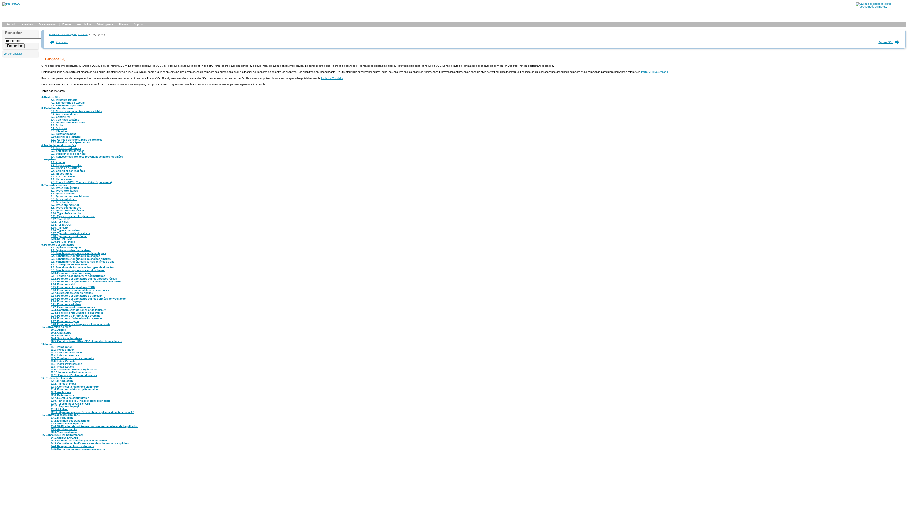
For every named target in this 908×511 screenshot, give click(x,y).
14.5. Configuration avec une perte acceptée (78, 449)
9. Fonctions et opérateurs (57, 244)
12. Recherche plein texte (57, 378)
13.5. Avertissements (64, 429)
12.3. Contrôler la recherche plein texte (75, 386)
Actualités (27, 24)
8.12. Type (60, 219)
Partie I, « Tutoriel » (332, 78)
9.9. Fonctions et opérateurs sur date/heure (78, 270)
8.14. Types (61, 224)
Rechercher (13, 33)
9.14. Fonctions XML (63, 284)
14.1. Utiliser (64, 437)
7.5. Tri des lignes (61, 173)
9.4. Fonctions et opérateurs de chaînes (75, 256)
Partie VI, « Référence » (654, 71)
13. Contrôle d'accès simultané (60, 415)
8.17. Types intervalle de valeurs (70, 233)
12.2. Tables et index (63, 383)
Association (84, 24)
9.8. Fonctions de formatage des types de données (82, 267)
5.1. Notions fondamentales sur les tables (76, 111)
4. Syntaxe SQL (50, 97)
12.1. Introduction (62, 380)
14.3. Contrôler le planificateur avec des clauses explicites (90, 443)
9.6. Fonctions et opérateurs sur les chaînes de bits (82, 261)
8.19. (61, 239)
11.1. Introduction (62, 346)
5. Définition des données (57, 108)
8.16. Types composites (65, 230)
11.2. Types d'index (62, 349)
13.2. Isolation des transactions (70, 420)
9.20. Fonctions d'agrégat (67, 301)
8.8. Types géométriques (66, 207)
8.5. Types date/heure (64, 199)
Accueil (10, 24)
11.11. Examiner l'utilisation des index (74, 375)
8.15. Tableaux (59, 227)
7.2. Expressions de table (66, 165)
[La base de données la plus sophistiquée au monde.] (881, 6)
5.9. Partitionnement (63, 133)
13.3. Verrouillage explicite (67, 423)
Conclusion (62, 42)
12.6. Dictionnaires (62, 395)
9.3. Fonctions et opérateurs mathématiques (78, 253)
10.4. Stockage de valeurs (66, 338)
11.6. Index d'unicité (63, 361)
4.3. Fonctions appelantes (67, 105)
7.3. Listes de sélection (65, 168)
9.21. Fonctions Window (66, 304)
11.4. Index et (65, 355)
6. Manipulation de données (58, 145)
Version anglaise (13, 53)
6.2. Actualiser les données (67, 151)
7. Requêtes (48, 159)
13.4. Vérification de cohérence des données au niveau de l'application (94, 426)
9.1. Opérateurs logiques (66, 247)
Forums (66, 24)
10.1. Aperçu (58, 329)
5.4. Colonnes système (65, 119)
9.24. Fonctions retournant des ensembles (77, 312)
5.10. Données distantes (66, 136)
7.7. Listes (62, 179)
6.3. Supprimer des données (68, 153)
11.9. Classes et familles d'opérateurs (74, 369)
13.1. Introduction (62, 417)
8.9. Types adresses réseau (67, 210)
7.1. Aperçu (58, 162)
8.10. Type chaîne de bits (66, 213)
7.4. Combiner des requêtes (68, 170)
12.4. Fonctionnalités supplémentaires (74, 389)
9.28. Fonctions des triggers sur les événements (80, 324)
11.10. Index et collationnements (71, 372)
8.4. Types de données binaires (70, 196)
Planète (123, 24)
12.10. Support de (65, 406)
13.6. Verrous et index (64, 432)
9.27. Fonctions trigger (65, 321)
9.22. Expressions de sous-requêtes (73, 307)
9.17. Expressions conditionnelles (72, 292)
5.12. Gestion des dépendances (70, 142)
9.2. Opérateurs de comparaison (71, 250)
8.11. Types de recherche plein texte (73, 216)
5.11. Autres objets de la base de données (76, 139)
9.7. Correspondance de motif (69, 264)
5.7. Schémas (59, 128)
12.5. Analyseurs (61, 392)
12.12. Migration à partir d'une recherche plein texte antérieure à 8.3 (92, 412)
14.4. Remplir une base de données (72, 446)
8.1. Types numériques (65, 187)
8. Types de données (54, 185)
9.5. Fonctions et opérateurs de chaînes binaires (81, 258)
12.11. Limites (59, 409)
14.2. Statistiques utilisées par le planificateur (79, 440)
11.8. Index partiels (62, 366)
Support (138, 24)
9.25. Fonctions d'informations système (75, 315)
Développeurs (105, 24)
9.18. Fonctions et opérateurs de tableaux (76, 295)
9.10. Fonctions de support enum (71, 273)
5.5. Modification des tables (68, 122)
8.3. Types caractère (63, 193)
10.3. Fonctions (60, 335)
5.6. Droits (57, 125)
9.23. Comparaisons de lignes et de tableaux (78, 309)
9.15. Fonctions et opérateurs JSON (73, 287)
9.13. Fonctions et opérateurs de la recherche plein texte (86, 281)
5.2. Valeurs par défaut (64, 114)
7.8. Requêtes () (81, 182)
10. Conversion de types (56, 327)
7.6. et (63, 176)
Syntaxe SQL (885, 42)
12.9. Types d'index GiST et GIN (70, 403)
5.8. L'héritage (59, 131)
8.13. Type (60, 221)
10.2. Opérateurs (61, 332)
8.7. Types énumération (65, 204)
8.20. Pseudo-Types (63, 241)
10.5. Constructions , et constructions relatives (86, 341)
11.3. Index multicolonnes (67, 352)
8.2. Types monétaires (64, 190)
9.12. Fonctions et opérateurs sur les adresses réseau (84, 278)
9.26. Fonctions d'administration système (76, 318)
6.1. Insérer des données (66, 148)
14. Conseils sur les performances (62, 434)
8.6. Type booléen (62, 202)
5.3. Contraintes (60, 116)
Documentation (47, 24)
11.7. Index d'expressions (66, 363)
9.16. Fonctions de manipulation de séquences (80, 290)
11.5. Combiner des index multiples (72, 358)
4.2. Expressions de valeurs (68, 102)
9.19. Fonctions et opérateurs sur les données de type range (88, 298)
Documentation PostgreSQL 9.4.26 (68, 34)
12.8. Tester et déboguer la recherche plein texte (80, 400)
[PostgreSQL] (11, 3)
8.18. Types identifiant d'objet (69, 236)
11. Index (46, 344)
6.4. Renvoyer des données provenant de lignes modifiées (87, 156)
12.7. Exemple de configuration (70, 397)
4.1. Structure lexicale (64, 99)
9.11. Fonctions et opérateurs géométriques (78, 275)
